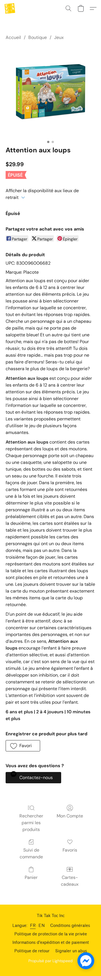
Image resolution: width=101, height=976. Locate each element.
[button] (10, 8)
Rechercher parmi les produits (31, 822)
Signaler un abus (71, 951)
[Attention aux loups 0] (50, 92)
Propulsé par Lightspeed (50, 960)
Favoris (70, 850)
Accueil (13, 37)
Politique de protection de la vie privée (50, 934)
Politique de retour (32, 951)
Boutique (37, 37)
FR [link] (33, 925)
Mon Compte (70, 816)
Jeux (59, 37)
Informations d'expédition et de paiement (50, 942)
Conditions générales (70, 925)
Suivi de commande (31, 853)
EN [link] (41, 925)
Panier (31, 877)
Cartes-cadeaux (70, 880)
